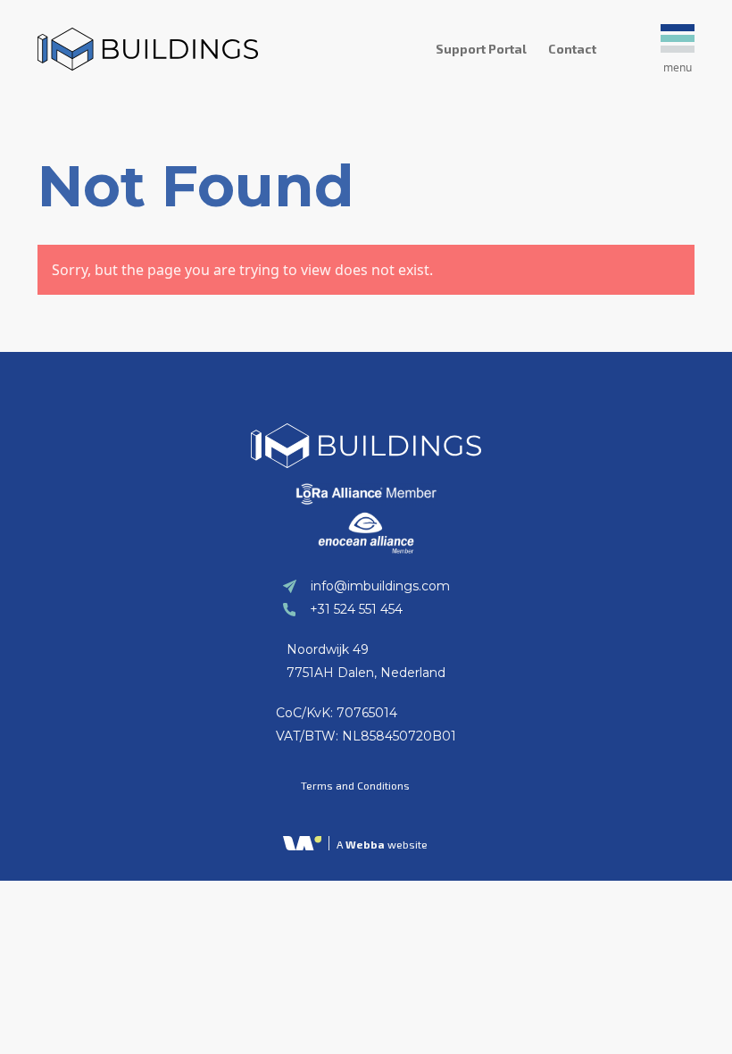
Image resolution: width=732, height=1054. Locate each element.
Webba (365, 844)
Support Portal (481, 48)
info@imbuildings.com (380, 586)
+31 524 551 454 (356, 609)
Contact (572, 48)
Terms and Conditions (355, 785)
